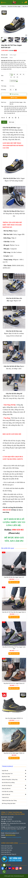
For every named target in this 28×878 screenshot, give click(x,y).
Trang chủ (3, 6)
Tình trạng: (4, 86)
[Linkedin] (12, 117)
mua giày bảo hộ (11, 113)
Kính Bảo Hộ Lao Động (7, 791)
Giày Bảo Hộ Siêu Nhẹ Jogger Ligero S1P (14, 577)
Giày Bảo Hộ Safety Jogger (14, 6)
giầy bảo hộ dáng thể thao (16, 109)
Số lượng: (3, 89)
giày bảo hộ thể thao (9, 106)
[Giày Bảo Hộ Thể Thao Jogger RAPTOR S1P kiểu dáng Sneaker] (14, 23)
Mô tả (4, 122)
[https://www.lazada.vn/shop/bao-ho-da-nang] (9, 868)
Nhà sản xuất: (4, 54)
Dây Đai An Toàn (6, 776)
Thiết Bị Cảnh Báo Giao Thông (9, 800)
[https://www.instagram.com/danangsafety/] (16, 868)
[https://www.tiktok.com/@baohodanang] (6, 868)
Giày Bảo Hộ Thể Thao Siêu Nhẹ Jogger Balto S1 (14, 612)
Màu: (2, 80)
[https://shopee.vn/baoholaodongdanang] (20, 868)
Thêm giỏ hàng (14, 94)
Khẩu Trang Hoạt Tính (7, 773)
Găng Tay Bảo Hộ (6, 788)
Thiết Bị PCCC (5, 797)
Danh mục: (4, 102)
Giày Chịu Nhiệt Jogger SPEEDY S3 (14, 718)
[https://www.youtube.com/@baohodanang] (13, 868)
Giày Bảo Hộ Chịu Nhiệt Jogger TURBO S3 (14, 753)
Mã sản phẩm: (4, 57)
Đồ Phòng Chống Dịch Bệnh (8, 803)
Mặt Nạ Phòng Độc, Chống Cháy (9, 779)
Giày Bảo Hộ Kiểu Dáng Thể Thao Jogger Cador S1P (14, 647)
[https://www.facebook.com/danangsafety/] (2, 868)
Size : (2, 75)
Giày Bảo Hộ (5, 770)
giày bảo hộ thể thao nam (13, 108)
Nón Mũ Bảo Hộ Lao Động (8, 782)
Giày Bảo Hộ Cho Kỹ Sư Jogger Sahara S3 (14, 683)
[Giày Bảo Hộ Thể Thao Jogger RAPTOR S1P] (14, 2)
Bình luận (11, 122)
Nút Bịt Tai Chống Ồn (7, 785)
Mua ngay (14, 97)
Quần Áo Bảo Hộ (6, 794)
